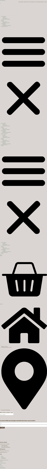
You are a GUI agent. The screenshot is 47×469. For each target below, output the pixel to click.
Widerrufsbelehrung (2, 467)
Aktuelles (2, 127)
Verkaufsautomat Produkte (6, 137)
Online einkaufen (3, 23)
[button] (23, 74)
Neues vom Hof (5, 128)
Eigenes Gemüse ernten (4, 26)
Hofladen (4, 17)
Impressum (1, 461)
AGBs (0, 464)
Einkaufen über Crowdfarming (7, 25)
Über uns (2, 138)
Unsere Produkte (5, 18)
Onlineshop (4, 24)
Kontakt (2, 145)
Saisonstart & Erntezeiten (6, 22)
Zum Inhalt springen (2, 0)
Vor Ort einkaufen (3, 16)
